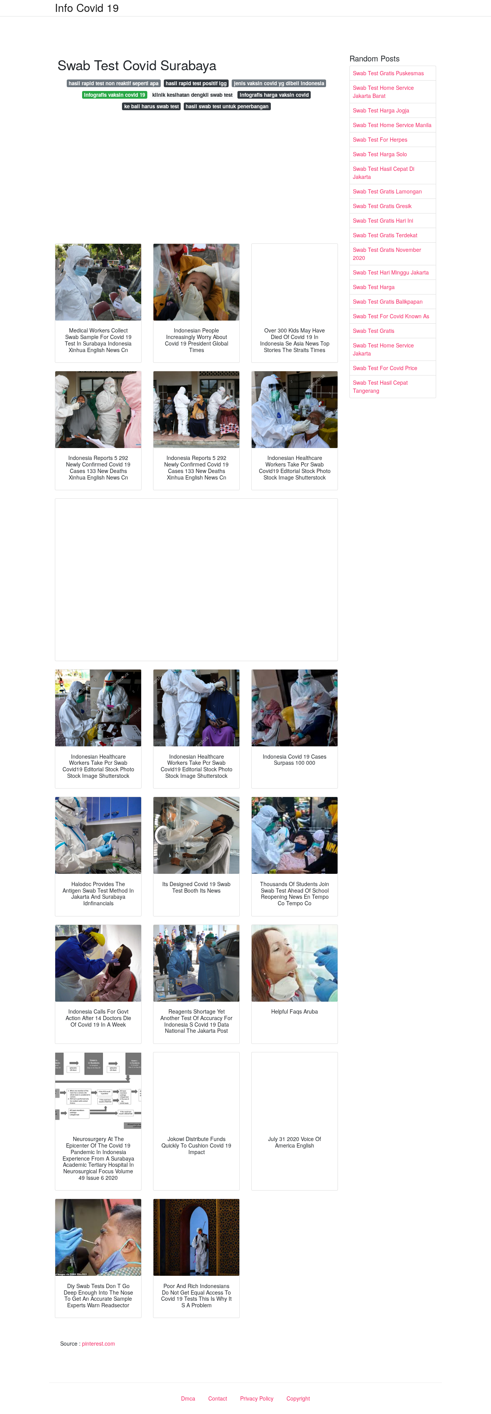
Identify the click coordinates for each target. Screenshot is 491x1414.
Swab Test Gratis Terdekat (385, 235)
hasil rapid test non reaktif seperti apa (113, 83)
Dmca (188, 1398)
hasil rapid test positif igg (196, 83)
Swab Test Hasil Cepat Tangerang (380, 386)
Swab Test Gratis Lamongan (387, 191)
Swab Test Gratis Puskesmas (388, 73)
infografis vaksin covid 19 (114, 94)
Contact (217, 1398)
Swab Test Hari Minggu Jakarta (391, 272)
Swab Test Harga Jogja (381, 110)
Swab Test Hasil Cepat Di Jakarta (383, 172)
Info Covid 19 (87, 7)
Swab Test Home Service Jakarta (383, 349)
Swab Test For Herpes (380, 139)
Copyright (298, 1398)
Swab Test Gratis (373, 330)
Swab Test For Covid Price (385, 368)
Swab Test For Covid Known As (391, 316)
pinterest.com (98, 1343)
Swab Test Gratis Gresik (382, 206)
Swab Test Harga (374, 287)
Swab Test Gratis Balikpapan (388, 301)
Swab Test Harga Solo (380, 154)
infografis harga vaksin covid (274, 94)
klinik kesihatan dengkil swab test (192, 94)
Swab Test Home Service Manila (392, 125)
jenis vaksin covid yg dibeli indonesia (279, 83)
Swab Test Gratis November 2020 (387, 253)
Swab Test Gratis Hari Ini (383, 220)
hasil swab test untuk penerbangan (227, 106)
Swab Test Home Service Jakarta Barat (383, 91)
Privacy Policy (257, 1398)
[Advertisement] (196, 179)
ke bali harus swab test (151, 106)
